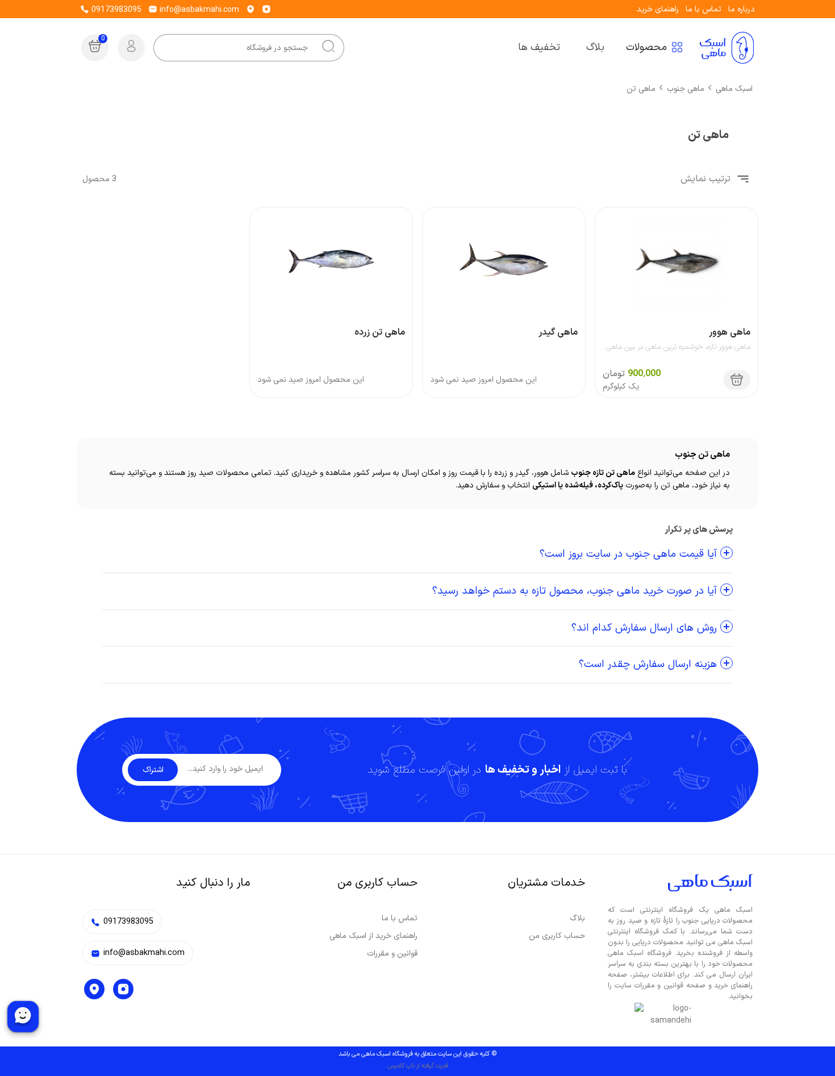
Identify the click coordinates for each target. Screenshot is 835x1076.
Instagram (123, 989)
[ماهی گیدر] (503, 260)
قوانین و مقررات (392, 954)
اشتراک (153, 770)
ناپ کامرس (401, 1066)
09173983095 (115, 10)
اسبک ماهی (734, 89)
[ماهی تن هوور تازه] (676, 260)
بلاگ (577, 918)
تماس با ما (703, 9)
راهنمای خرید (658, 9)
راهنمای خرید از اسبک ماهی (373, 936)
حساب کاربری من (557, 936)
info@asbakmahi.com (198, 10)
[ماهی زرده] (331, 260)
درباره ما (741, 9)
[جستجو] (328, 47)
